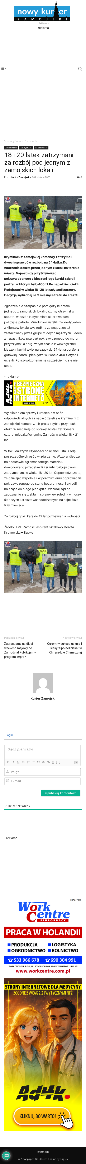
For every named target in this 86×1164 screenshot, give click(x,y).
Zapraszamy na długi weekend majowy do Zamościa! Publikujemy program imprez (20, 650)
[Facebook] (8, 186)
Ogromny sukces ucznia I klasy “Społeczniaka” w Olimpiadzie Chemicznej (64, 648)
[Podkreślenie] (18, 762)
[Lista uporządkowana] (28, 762)
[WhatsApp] (37, 186)
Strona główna (12, 141)
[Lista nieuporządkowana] (33, 762)
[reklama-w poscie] (43, 393)
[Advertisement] (43, 56)
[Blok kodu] (43, 762)
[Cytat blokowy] (38, 762)
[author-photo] (43, 692)
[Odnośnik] (48, 762)
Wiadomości (41, 147)
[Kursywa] (13, 762)
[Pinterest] (27, 186)
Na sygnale (26, 147)
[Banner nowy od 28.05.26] (43, 975)
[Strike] (23, 762)
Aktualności (31, 141)
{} (53, 762)
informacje (43, 1151)
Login (9, 735)
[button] (76, 68)
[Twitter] (18, 186)
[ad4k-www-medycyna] (43, 1130)
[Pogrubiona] (8, 762)
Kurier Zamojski (20, 177)
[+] (58, 762)
